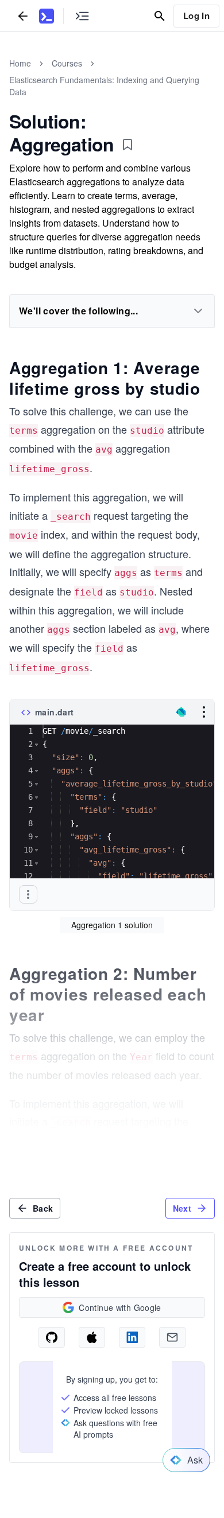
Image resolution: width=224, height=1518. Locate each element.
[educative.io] (46, 16)
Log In (196, 15)
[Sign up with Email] (172, 1337)
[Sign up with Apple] (92, 1337)
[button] (36, 744)
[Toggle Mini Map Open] (82, 16)
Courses (67, 63)
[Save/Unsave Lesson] (127, 144)
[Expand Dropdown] (198, 311)
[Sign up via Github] (51, 1337)
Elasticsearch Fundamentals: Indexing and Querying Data (104, 86)
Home (20, 63)
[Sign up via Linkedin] (132, 1337)
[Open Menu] (204, 712)
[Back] (23, 16)
